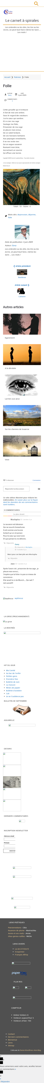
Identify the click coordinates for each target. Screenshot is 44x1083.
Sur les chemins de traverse (17, 429)
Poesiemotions (15, 927)
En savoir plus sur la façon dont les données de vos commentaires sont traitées (20, 502)
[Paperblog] (22, 973)
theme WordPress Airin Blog (30, 1050)
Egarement (10, 338)
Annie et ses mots (16, 933)
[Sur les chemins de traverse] (22, 415)
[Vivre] (22, 446)
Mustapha (29, 547)
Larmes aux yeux (12, 399)
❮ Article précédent (22, 266)
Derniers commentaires (18, 1037)
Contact (11, 1034)
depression (22, 214)
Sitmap (11, 1045)
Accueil (7, 77)
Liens (10, 1043)
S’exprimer (19, 952)
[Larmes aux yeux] (22, 385)
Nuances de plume (16, 930)
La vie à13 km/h (22, 949)
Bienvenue (12, 1040)
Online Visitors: (20, 1015)
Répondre (5, 1081)
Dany (9, 95)
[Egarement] (22, 324)
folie (10, 217)
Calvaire (22, 296)
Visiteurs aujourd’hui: (23, 1018)
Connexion (36, 480)
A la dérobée (10, 368)
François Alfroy (21, 955)
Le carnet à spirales (22, 20)
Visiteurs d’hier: (20, 1021)
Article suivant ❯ (22, 285)
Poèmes (17, 77)
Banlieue (22, 277)
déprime (32, 214)
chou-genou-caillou (16, 936)
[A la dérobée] (22, 354)
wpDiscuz (19, 598)
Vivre (7, 459)
